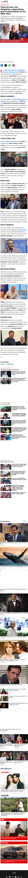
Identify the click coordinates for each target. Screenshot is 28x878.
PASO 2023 (3, 364)
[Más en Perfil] (8, 769)
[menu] (2, 1)
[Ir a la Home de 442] (5, 2)
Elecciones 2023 (10, 364)
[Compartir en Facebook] (2, 65)
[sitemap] (21, 877)
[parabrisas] (14, 843)
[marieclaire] (14, 796)
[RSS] (18, 877)
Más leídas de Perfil (7, 462)
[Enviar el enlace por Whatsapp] (9, 65)
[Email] (13, 65)
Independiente (18, 99)
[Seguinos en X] (12, 877)
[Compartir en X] (5, 65)
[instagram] (6, 877)
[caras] (14, 820)
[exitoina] (14, 772)
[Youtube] (15, 877)
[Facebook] (9, 877)
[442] (14, 873)
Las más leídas (5, 404)
